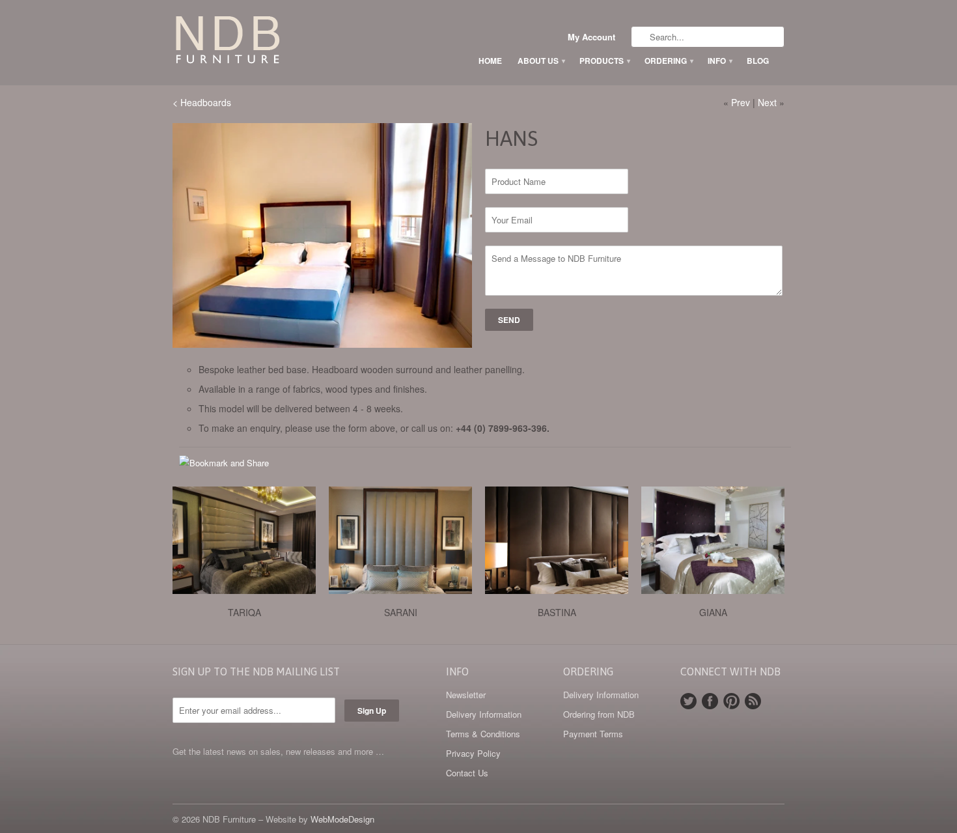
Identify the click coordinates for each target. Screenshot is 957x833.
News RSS (753, 701)
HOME (490, 60)
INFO (719, 60)
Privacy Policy (473, 753)
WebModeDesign (342, 819)
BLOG (758, 60)
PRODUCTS (604, 60)
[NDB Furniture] (270, 42)
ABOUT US (541, 60)
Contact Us (467, 773)
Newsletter (466, 694)
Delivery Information (483, 714)
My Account (591, 37)
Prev (740, 102)
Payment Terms (593, 733)
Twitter (688, 701)
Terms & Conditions (483, 733)
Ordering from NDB (599, 714)
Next (767, 102)
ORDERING (668, 60)
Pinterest (731, 701)
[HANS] (322, 235)
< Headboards (202, 102)
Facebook (710, 701)
